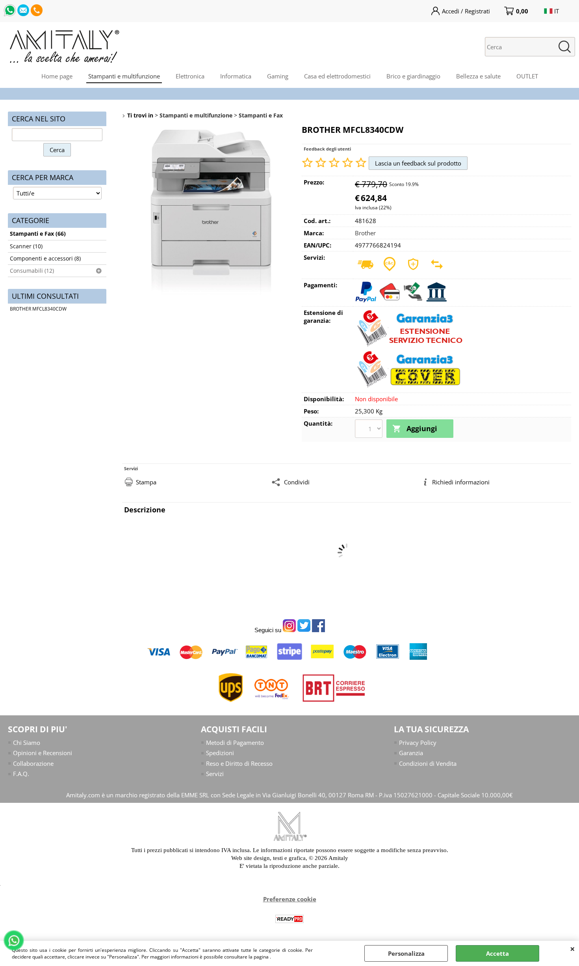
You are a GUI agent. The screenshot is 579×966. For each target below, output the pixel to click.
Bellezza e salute (478, 76)
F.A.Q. (21, 774)
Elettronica (190, 76)
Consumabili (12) (32, 270)
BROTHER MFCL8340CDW (38, 309)
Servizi (215, 774)
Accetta (497, 953)
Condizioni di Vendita (428, 763)
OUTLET (527, 76)
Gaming (277, 76)
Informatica (235, 76)
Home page (56, 76)
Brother (365, 233)
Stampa (146, 482)
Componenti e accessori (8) (45, 258)
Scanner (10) (26, 246)
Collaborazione (33, 763)
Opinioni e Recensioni (42, 753)
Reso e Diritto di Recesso (239, 763)
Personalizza (406, 953)
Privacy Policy (417, 742)
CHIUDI (572, 949)
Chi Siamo (26, 742)
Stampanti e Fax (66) (38, 233)
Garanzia (411, 753)
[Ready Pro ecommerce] (289, 919)
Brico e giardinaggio (413, 76)
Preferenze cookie (289, 899)
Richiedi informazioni (461, 482)
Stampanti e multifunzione (124, 76)
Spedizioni (220, 753)
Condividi (297, 482)
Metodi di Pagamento (235, 742)
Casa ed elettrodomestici (337, 76)
